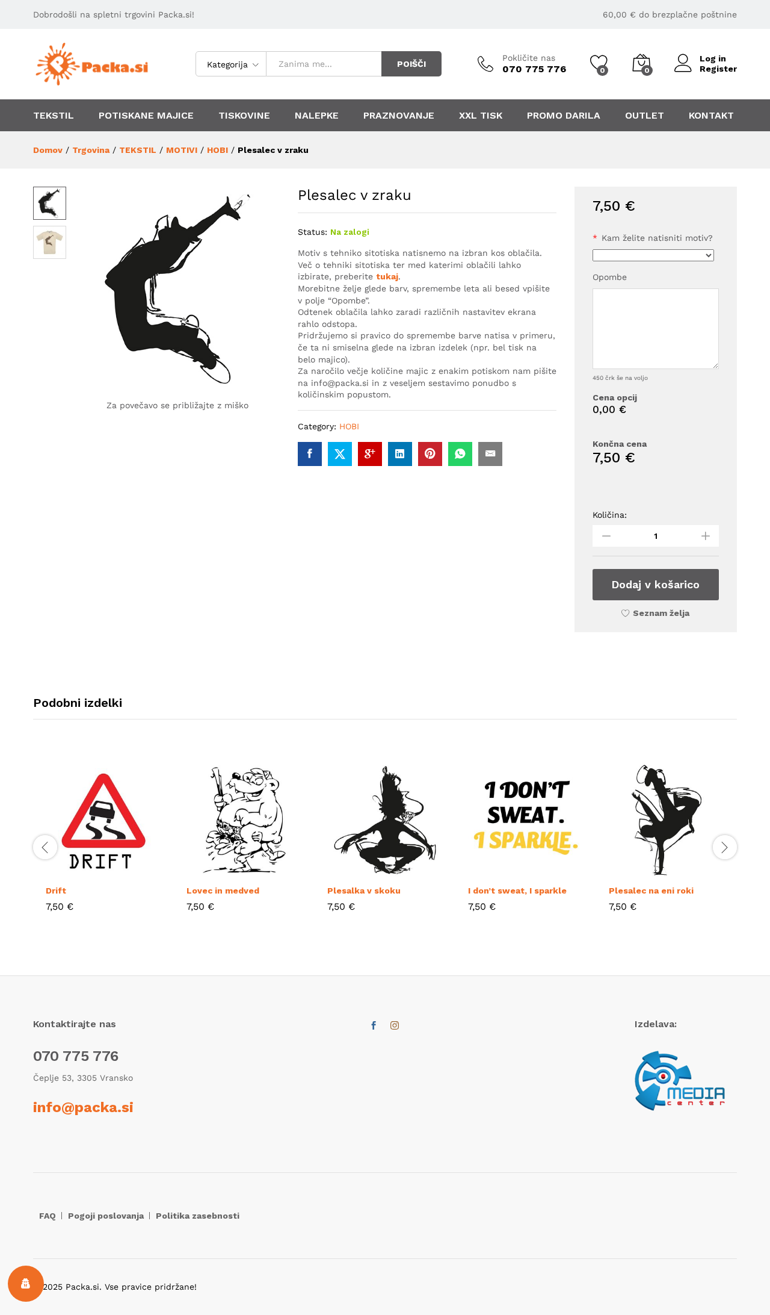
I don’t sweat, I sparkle (517, 890)
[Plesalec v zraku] (310, 454)
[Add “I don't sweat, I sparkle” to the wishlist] (553, 870)
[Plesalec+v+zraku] (340, 454)
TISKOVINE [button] (244, 115)
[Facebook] (373, 1026)
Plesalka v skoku (364, 890)
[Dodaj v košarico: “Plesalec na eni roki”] (639, 870)
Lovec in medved (222, 890)
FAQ (47, 1215)
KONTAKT (711, 115)
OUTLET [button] (644, 115)
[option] (103, 846)
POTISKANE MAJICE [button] (146, 115)
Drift (56, 890)
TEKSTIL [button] (53, 115)
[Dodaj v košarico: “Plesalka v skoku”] (357, 870)
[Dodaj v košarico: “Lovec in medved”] (216, 870)
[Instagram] (394, 1026)
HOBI (349, 426)
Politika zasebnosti (197, 1215)
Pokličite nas (528, 58)
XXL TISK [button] (480, 115)
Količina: (610, 515)
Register (718, 68)
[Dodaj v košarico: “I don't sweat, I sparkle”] (498, 870)
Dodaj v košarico (655, 584)
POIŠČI (411, 64)
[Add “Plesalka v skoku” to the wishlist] (412, 870)
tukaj (387, 276)
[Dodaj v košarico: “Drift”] (76, 870)
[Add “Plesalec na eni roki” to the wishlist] (694, 870)
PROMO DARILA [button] (563, 115)
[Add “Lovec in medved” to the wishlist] (272, 870)
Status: (312, 232)
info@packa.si (83, 1107)
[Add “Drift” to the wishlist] (131, 870)
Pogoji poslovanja (106, 1215)
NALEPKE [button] (317, 115)
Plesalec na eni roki (651, 890)
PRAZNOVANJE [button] (398, 115)
